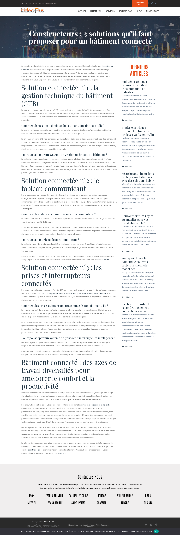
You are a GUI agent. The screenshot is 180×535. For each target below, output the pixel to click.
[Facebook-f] (149, 3)
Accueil (82, 11)
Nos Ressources (104, 525)
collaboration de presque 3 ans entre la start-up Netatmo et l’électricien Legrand (71, 293)
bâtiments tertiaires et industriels (95, 405)
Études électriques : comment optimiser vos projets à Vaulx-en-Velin (138, 130)
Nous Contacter (89, 525)
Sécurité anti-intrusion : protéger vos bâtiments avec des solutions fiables (138, 177)
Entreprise (95, 11)
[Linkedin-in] (155, 3)
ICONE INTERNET (49, 522)
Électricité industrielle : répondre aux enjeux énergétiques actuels (137, 307)
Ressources (152, 11)
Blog (139, 11)
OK (156, 531)
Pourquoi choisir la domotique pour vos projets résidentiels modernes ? (135, 263)
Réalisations (125, 11)
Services (110, 11)
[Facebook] (156, 524)
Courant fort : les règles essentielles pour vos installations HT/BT (137, 219)
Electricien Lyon (74, 525)
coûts (106, 260)
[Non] (177, 531)
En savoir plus (90, 526)
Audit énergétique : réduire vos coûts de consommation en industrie (135, 87)
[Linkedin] (151, 524)
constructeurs (34, 450)
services (61, 453)
